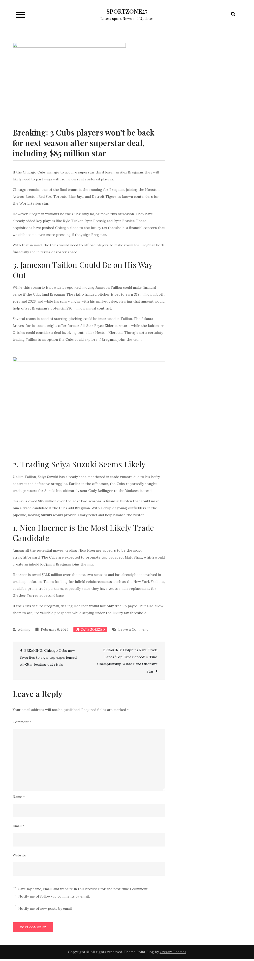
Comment (22, 722)
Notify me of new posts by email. (45, 908)
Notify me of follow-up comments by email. (54, 896)
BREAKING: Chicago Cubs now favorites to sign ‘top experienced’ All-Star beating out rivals (48, 657)
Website (19, 855)
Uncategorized (90, 629)
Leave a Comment (133, 629)
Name (19, 796)
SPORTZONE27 (127, 11)
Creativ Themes (173, 952)
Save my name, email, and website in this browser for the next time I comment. (83, 889)
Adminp (24, 629)
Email (18, 826)
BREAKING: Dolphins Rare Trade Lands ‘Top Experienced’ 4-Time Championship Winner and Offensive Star (127, 661)
